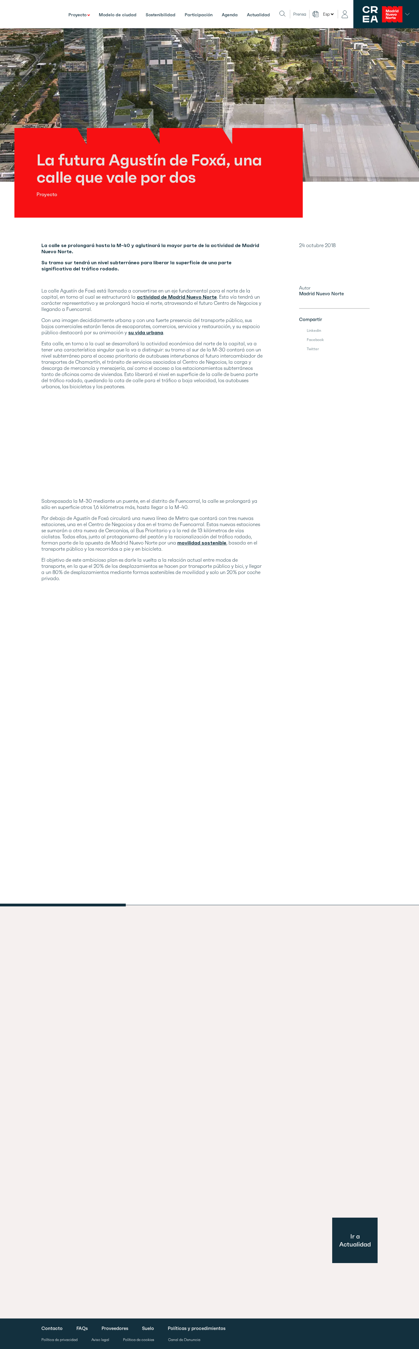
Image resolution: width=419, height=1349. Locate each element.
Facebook (315, 339)
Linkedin (314, 330)
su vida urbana (145, 332)
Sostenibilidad (160, 14)
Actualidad (258, 14)
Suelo (148, 1328)
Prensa (299, 14)
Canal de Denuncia (184, 1340)
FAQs (82, 1328)
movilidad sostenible (201, 543)
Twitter (313, 349)
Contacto (52, 1328)
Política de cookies (138, 1340)
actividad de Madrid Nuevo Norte (177, 297)
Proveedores (115, 1328)
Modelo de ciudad (117, 14)
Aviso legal (100, 1340)
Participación (199, 14)
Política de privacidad (59, 1340)
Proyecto (77, 14)
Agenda (230, 14)
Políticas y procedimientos (196, 1328)
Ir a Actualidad (355, 1240)
